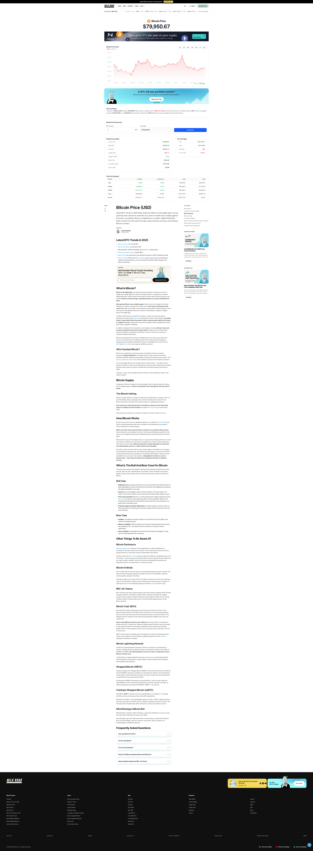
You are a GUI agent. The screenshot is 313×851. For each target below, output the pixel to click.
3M (196, 47)
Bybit (251, 804)
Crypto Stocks (71, 807)
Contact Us (50, 835)
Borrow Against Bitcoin (73, 815)
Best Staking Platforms (13, 821)
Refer (304, 835)
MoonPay (191, 810)
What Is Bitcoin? (188, 213)
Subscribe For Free (160, 280)
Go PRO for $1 (203, 6)
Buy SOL (130, 804)
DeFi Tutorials (71, 804)
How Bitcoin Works (189, 218)
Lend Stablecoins (133, 818)
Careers (90, 835)
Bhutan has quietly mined (126, 252)
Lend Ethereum (132, 815)
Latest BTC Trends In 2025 (191, 211)
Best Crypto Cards (12, 815)
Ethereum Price (11, 804)
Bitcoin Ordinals (123, 258)
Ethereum (136, 318)
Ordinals (152, 583)
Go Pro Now (299, 783)
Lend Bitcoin (131, 813)
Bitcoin (147, 249)
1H (180, 47)
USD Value (143, 126)
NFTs (117, 344)
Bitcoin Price (187, 208)
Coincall (252, 802)
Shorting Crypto (71, 810)
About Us (9, 835)
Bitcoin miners (161, 422)
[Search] (185, 6)
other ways (121, 499)
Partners (9, 799)
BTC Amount (109, 126)
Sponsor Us (130, 835)
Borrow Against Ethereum (74, 818)
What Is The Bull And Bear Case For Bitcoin (196, 220)
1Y (200, 47)
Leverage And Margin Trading (75, 813)
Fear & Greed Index (72, 824)
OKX (251, 807)
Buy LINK (130, 810)
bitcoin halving (152, 407)
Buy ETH (130, 802)
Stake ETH (131, 821)
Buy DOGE (131, 807)
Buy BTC (130, 799)
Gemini (191, 813)
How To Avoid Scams (12, 824)
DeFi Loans (70, 821)
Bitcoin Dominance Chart (13, 813)
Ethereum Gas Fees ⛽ (13, 802)
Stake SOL (131, 824)
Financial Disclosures (262, 835)
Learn (141, 6)
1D (184, 47)
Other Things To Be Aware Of (192, 223)
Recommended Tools (73, 799)
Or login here (156, 102)
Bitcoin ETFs (122, 255)
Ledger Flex (192, 807)
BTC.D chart (132, 556)
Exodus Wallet (193, 802)
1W (188, 47)
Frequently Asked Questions (192, 225)
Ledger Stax (192, 804)
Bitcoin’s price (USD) (124, 244)
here (164, 413)
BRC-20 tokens (140, 258)
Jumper (252, 799)
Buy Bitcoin (190, 130)
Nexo (251, 810)
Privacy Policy (218, 835)
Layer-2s (163, 636)
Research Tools (71, 802)
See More (188, 261)
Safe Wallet (192, 799)
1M (192, 47)
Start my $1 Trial (156, 99)
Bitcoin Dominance (124, 247)
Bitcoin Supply (188, 216)
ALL (204, 47)
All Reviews (253, 813)
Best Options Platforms (13, 818)
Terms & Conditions (174, 835)
